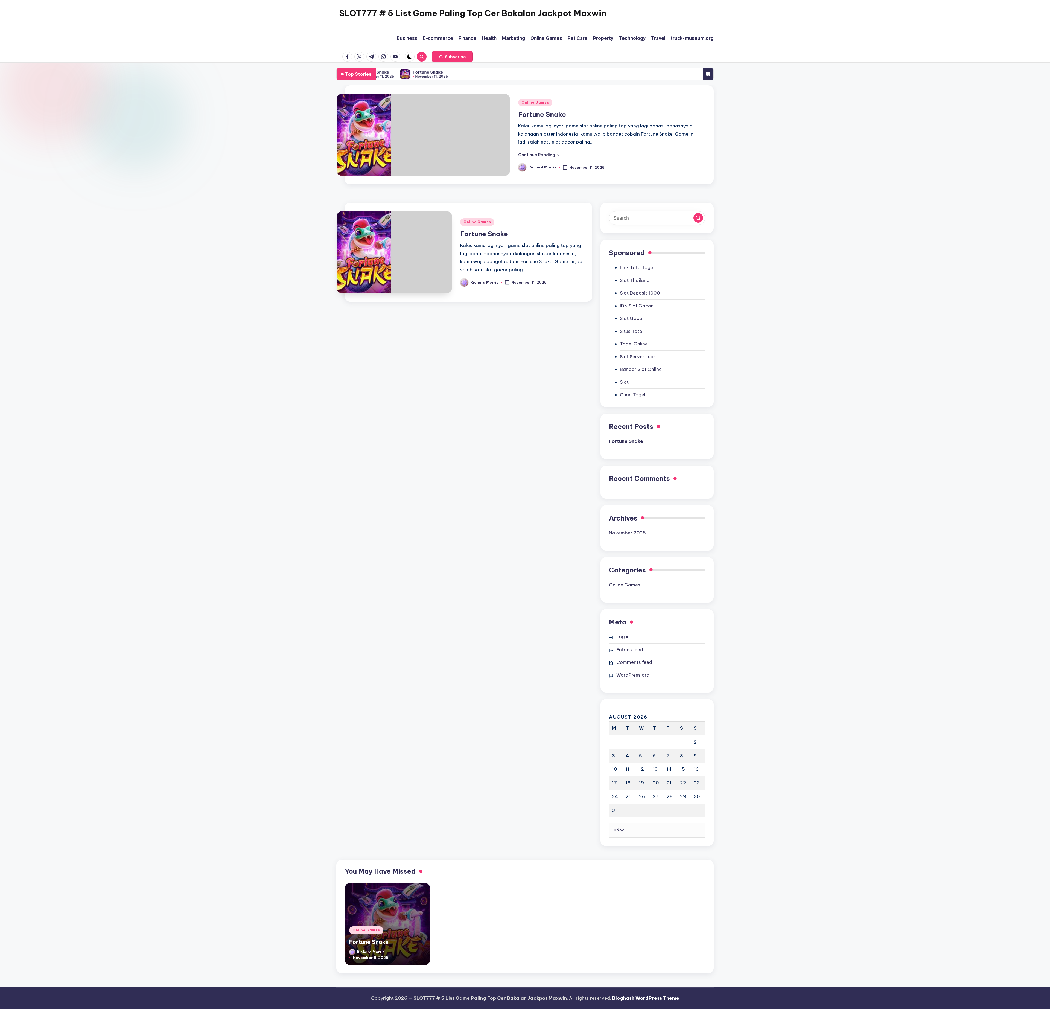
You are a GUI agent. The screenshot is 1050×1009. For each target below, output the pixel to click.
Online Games (535, 102)
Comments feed (634, 662)
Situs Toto (631, 331)
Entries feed (629, 650)
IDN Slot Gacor (636, 306)
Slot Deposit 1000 (640, 293)
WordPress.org (632, 675)
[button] (452, 56)
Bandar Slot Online (641, 369)
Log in (623, 637)
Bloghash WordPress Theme (645, 998)
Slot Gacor (632, 318)
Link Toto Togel (637, 267)
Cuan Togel (632, 395)
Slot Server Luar (637, 357)
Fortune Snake (420, 72)
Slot (624, 382)
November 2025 (627, 533)
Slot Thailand (635, 280)
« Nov (618, 830)
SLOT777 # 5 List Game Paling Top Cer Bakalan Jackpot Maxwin (472, 13)
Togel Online (634, 344)
